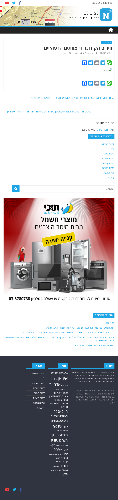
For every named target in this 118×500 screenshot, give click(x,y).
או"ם (65, 373)
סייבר (58, 445)
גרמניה (56, 389)
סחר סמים (64, 445)
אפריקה (64, 385)
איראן (63, 378)
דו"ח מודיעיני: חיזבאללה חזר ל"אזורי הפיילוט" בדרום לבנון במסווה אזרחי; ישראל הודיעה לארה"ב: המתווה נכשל (68, 332)
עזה (56, 449)
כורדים (65, 431)
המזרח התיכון (56, 396)
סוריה (54, 440)
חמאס (64, 416)
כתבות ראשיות (108, 167)
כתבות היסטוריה (107, 153)
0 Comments (88, 53)
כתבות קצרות (108, 163)
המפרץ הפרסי (61, 400)
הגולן (66, 396)
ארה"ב (55, 384)
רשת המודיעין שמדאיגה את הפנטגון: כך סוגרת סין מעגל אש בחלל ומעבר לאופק (80, 327)
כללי (112, 148)
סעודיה (63, 449)
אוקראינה (57, 373)
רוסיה (63, 465)
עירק (64, 454)
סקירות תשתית (108, 172)
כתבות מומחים (108, 158)
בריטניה (63, 389)
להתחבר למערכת (104, 129)
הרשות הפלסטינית (58, 403)
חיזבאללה (60, 411)
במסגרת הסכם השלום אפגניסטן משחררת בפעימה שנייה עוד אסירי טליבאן (47, 111)
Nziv (76, 53)
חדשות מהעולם (108, 144)
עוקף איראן (109, 323)
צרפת (65, 457)
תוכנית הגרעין (56, 470)
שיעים (64, 470)
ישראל (57, 426)
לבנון (55, 434)
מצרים (63, 440)
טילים (65, 421)
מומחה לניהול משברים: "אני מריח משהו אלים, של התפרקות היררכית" (72, 98)
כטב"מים (59, 430)
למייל (112, 402)
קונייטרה (59, 458)
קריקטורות (107, 42)
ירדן (66, 426)
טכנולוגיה (57, 420)
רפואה (56, 466)
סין (53, 445)
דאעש (65, 392)
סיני (50, 445)
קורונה (66, 53)
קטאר (57, 461)
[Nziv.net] (110, 30)
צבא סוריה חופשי (55, 454)
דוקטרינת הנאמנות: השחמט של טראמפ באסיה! (93, 345)
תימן (65, 474)
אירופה (53, 379)
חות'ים (64, 407)
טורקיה (55, 416)
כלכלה (64, 435)
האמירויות (57, 392)
